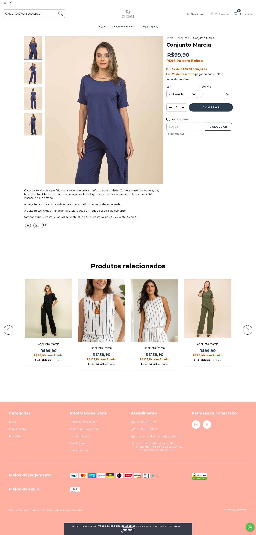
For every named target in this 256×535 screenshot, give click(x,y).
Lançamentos (122, 27)
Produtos (149, 27)
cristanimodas (79, 450)
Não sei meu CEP (175, 133)
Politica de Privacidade (85, 429)
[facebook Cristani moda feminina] (10, 2)
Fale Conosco (79, 443)
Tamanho (205, 86)
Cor (168, 86)
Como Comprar (80, 436)
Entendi (128, 530)
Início (101, 27)
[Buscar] (60, 13)
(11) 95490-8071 (146, 429)
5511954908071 (146, 422)
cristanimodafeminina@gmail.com (158, 436)
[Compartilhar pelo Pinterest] (44, 227)
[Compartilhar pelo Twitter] (36, 227)
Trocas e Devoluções (83, 422)
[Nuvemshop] (235, 510)
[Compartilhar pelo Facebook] (28, 227)
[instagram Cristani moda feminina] (5, 2)
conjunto (183, 38)
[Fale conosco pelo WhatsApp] (250, 527)
